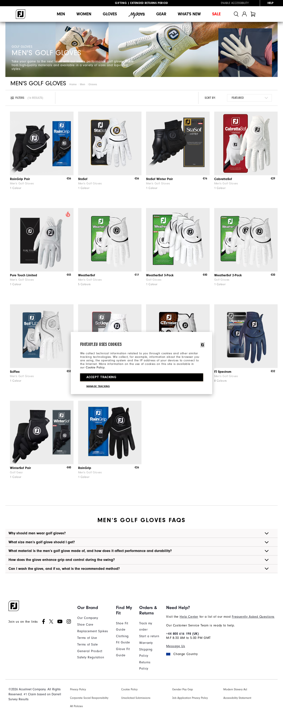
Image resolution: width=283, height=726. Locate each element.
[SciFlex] (42, 336)
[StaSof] (110, 143)
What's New (189, 14)
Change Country (185, 654)
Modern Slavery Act (235, 689)
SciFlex (15, 372)
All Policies (76, 706)
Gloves (110, 14)
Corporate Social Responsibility (89, 698)
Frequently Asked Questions (253, 617)
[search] (236, 14)
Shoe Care (85, 624)
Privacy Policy (78, 689)
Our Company (87, 618)
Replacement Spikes (92, 631)
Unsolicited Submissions (135, 698)
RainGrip (84, 468)
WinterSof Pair (20, 468)
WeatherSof (86, 275)
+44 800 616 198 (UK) (182, 634)
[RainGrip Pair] (42, 143)
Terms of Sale (87, 644)
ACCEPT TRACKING (101, 377)
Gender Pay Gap (182, 689)
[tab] (253, 14)
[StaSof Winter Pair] (178, 143)
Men (61, 14)
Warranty (146, 643)
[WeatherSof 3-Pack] (178, 240)
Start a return (149, 636)
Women (83, 14)
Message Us (175, 646)
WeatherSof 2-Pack (228, 275)
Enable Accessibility (235, 3)
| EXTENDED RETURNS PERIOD (141, 3)
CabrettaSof (223, 179)
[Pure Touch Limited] (42, 240)
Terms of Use (87, 638)
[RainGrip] (110, 432)
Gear (161, 14)
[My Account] (244, 14)
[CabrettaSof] (246, 143)
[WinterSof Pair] (42, 432)
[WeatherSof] (110, 240)
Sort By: (210, 98)
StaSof (82, 179)
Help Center (189, 617)
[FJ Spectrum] (246, 336)
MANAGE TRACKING (98, 386)
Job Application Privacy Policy (190, 698)
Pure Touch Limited (23, 275)
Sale (216, 14)
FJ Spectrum (222, 372)
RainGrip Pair (20, 179)
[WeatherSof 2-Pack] (246, 240)
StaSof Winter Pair (159, 179)
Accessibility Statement (237, 698)
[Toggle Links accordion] (93, 607)
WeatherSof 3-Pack (160, 275)
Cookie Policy (95, 367)
